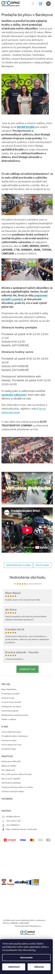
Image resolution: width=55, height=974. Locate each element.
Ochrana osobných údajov (12, 791)
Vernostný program (9, 711)
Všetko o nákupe (8, 719)
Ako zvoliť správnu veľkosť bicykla (16, 774)
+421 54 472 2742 (13, 820)
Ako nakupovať (8, 770)
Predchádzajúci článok (18, 565)
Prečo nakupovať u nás (11, 744)
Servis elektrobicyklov (11, 732)
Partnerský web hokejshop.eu (28, 926)
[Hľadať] (33, 4)
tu (34, 950)
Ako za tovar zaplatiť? (11, 778)
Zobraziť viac (27, 669)
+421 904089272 (13, 825)
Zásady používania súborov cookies (17, 787)
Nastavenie (26, 957)
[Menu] (48, 4)
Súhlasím (39, 966)
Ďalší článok (42, 565)
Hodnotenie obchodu (27, 577)
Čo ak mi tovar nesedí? (11, 702)
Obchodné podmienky (11, 783)
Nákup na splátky (8, 766)
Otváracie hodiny (8, 740)
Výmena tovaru (8, 698)
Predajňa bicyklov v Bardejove (14, 736)
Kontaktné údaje (8, 749)
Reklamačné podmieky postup (14, 715)
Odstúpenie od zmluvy (11, 706)
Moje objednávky (8, 689)
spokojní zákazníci (14, 394)
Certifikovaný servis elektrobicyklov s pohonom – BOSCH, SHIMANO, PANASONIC (24, 922)
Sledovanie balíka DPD (11, 761)
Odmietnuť (14, 966)
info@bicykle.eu (13, 816)
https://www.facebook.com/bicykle (21, 829)
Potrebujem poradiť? (10, 693)
